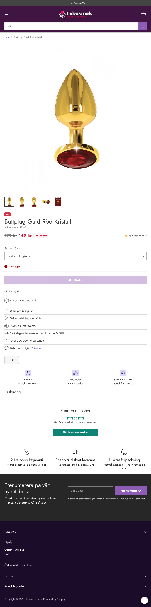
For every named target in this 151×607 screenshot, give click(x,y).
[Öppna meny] (6, 14)
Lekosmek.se (33, 599)
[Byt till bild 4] (46, 202)
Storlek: (12, 248)
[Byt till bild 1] (9, 202)
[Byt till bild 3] (34, 202)
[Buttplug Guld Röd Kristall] (75, 118)
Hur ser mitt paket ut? (23, 300)
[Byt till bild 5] (58, 202)
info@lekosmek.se (21, 565)
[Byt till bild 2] (22, 202)
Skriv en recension (75, 432)
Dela (13, 360)
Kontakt (38, 348)
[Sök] (142, 26)
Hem (7, 37)
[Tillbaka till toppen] (144, 600)
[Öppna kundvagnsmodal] (143, 14)
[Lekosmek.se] (75, 14)
